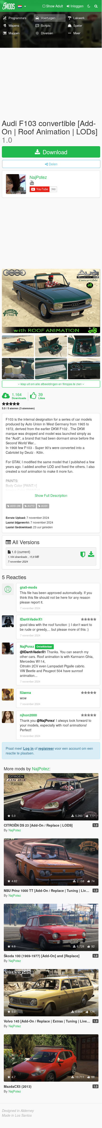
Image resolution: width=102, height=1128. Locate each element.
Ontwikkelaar (44, 646)
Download (54, 152)
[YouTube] (32, 182)
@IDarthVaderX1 (33, 651)
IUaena (25, 692)
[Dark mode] (88, 6)
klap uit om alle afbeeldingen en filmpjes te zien (51, 384)
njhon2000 (28, 715)
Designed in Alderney (18, 1110)
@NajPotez (45, 720)
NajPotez (38, 177)
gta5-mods (28, 587)
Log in (28, 748)
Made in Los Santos (17, 1115)
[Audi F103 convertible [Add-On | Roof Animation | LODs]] (51, 301)
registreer (46, 748)
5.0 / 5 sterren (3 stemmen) (18, 408)
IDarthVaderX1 (31, 619)
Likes (41, 398)
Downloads (19, 398)
